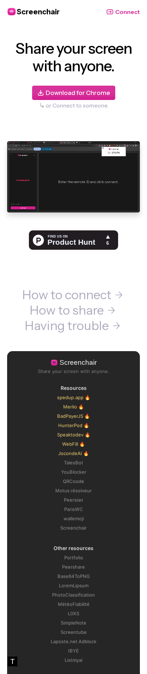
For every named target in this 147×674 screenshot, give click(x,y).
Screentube (74, 632)
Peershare (73, 567)
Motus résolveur (73, 490)
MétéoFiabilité (74, 604)
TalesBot (73, 462)
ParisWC (73, 509)
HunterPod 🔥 (73, 425)
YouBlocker (73, 472)
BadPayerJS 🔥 (73, 416)
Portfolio (73, 557)
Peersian (73, 500)
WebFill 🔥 (73, 444)
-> (119, 295)
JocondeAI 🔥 (73, 453)
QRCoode (73, 481)
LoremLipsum (73, 585)
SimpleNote (73, 623)
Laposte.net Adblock (73, 641)
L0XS (73, 613)
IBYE (73, 651)
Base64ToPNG (73, 576)
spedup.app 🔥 (73, 397)
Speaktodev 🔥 (73, 435)
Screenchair (73, 528)
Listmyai (73, 660)
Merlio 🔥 (73, 407)
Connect (127, 11)
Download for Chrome (78, 92)
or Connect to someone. (77, 105)
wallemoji (74, 518)
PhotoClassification (73, 595)
